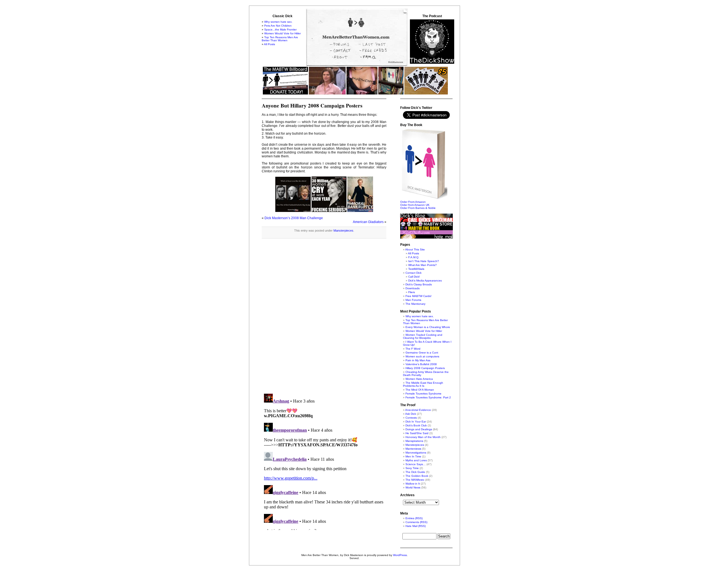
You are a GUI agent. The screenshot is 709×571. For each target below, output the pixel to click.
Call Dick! (414, 276)
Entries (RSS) (414, 518)
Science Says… (415, 464)
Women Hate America (419, 378)
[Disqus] (324, 319)
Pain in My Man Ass (417, 360)
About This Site (415, 249)
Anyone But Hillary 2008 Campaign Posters (312, 105)
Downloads (412, 288)
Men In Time (413, 456)
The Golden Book (416, 475)
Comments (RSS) (416, 522)
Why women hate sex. (278, 21)
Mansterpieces (343, 230)
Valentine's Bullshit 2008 (421, 364)
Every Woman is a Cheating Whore (427, 327)
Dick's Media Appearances (425, 280)
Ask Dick (410, 413)
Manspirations (414, 440)
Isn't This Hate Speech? (423, 261)
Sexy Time (412, 468)
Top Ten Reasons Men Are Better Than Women (280, 39)
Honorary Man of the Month (423, 437)
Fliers (411, 292)
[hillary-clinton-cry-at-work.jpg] (329, 211)
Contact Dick (413, 272)
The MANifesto (414, 479)
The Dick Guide (415, 471)
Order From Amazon (413, 201)
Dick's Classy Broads (418, 284)
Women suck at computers (422, 356)
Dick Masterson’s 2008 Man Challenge (293, 218)
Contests (411, 417)
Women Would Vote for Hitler (282, 33)
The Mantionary (415, 303)
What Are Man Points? (422, 265)
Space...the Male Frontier (280, 29)
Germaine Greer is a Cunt (421, 352)
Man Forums (413, 299)
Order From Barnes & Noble (418, 207)
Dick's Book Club (416, 425)
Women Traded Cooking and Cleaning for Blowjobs (422, 336)
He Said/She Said (416, 433)
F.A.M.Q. (413, 257)
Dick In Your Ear (415, 421)
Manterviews (413, 448)
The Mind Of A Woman (419, 389)
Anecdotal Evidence (418, 409)
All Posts (269, 44)
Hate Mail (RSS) (415, 526)
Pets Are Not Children (278, 25)
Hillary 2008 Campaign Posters (425, 368)
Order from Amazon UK (415, 204)
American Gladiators (368, 222)
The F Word (412, 348)
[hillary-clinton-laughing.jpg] (293, 211)
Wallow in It (412, 483)
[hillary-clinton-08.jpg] (360, 211)
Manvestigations (415, 452)
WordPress (400, 555)
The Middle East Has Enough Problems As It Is (423, 384)
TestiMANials (416, 268)
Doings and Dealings (418, 429)
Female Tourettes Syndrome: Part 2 (428, 397)
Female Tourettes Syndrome (423, 393)
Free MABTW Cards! (418, 296)
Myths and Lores (416, 460)
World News (412, 487)
